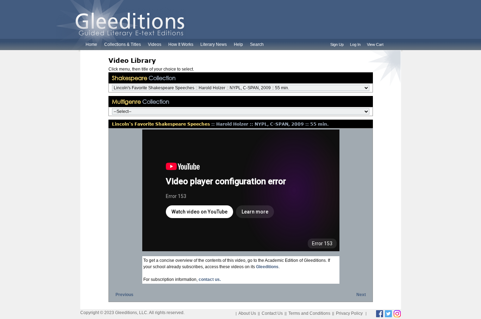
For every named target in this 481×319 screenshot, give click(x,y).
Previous (124, 294)
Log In (355, 44)
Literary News (213, 44)
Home (91, 44)
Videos (154, 44)
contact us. (210, 279)
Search (257, 44)
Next (361, 294)
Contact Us (272, 313)
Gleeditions (267, 266)
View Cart (375, 44)
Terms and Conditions (309, 313)
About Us (247, 313)
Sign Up (337, 44)
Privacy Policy (349, 313)
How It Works (180, 44)
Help (238, 44)
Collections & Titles (122, 44)
